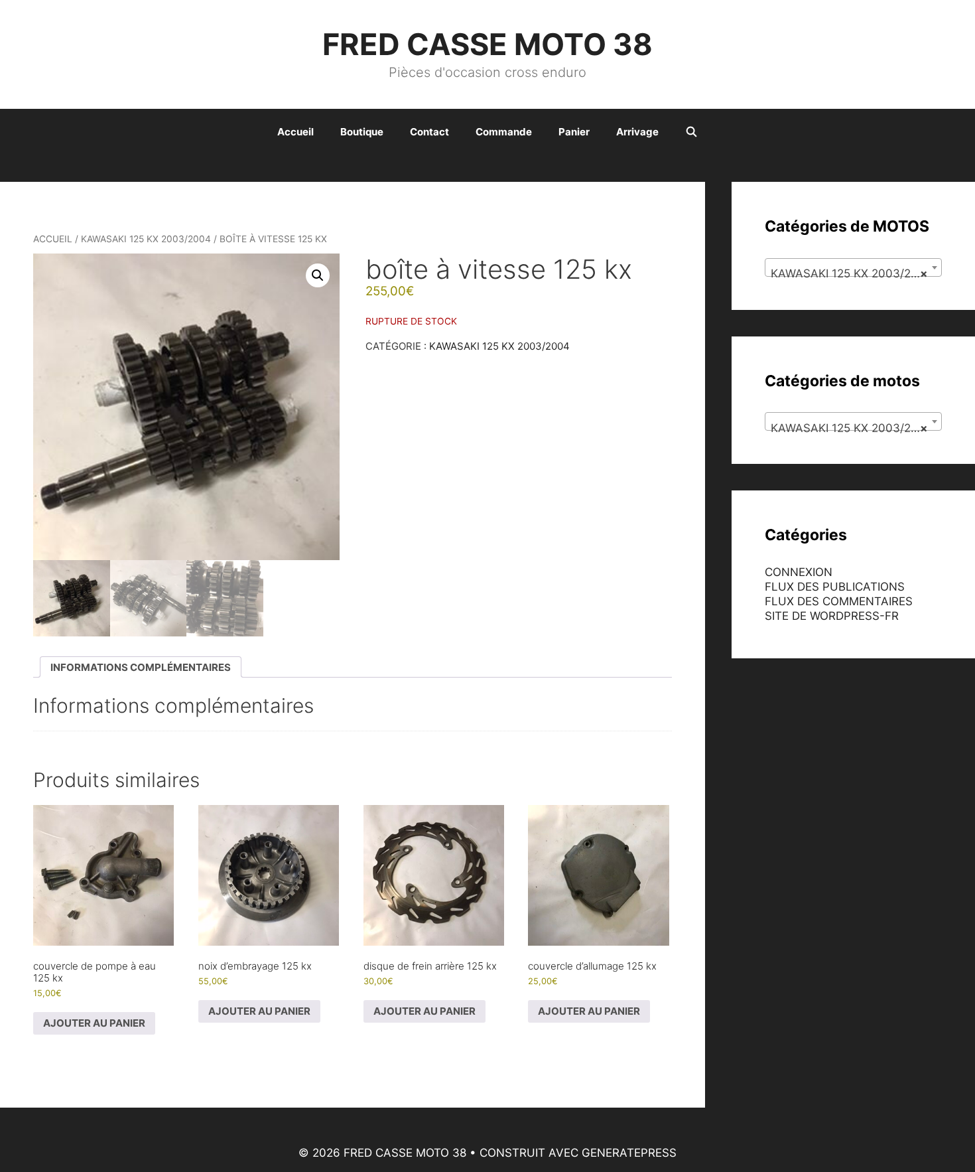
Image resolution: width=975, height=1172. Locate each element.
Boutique (361, 131)
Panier (574, 131)
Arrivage (637, 131)
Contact (429, 131)
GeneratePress (629, 1152)
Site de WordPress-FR (832, 616)
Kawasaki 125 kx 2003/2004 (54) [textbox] (856, 273)
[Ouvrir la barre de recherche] (691, 132)
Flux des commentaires (839, 601)
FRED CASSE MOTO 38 (487, 44)
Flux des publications (835, 586)
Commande (504, 131)
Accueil (295, 131)
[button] (318, 275)
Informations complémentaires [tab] (140, 667)
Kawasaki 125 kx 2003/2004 (146, 239)
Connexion (798, 572)
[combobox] (853, 267)
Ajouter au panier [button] (94, 1023)
